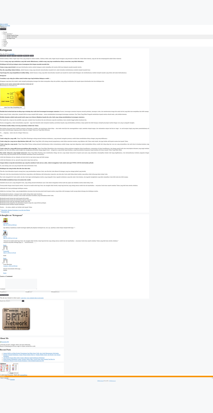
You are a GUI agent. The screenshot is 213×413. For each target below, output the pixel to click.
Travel (5, 44)
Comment (2, 289)
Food (4, 40)
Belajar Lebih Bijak (12, 37)
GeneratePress (23, 375)
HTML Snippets (100, 380)
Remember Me (5, 212)
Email (27, 292)
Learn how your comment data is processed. (32, 298)
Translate (12, 379)
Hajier (5, 236)
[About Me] (4, 342)
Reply (4, 230)
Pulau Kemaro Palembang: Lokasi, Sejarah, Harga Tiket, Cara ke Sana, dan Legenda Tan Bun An (29, 359)
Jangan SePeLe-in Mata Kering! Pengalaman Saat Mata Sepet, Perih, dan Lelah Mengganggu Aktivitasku (31, 353)
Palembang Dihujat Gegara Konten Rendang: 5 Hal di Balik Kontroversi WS (23, 360)
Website (53, 292)
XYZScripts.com (112, 380)
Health (5, 41)
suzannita (5, 223)
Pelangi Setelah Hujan (12, 35)
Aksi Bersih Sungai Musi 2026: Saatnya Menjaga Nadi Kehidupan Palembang (24, 357)
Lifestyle (5, 43)
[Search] (23, 301)
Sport (4, 46)
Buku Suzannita (7, 34)
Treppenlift (6, 251)
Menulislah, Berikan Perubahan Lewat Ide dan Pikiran (15, 210)
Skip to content (4, 24)
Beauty (5, 32)
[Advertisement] (50, 11)
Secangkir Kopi (11, 38)
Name (1, 292)
